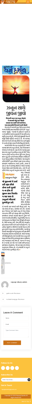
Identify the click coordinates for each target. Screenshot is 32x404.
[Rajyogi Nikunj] (9, 2)
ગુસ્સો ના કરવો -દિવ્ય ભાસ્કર (13, 293)
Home (5, 45)
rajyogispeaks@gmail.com (9, 389)
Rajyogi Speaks (21, 395)
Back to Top (25, 401)
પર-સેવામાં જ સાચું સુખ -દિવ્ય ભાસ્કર (15, 299)
